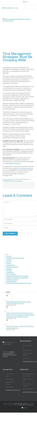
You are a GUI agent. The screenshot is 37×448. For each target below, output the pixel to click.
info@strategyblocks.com (28, 361)
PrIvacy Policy (22, 404)
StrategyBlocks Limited (20, 403)
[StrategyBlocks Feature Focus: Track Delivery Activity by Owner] (9, 300)
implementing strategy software (22, 168)
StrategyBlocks (11, 281)
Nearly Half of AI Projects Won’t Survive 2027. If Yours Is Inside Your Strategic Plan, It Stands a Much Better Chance (20, 315)
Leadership (10, 272)
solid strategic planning (12, 163)
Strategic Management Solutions (17, 276)
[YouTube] (19, 286)
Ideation (9, 269)
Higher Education (12, 267)
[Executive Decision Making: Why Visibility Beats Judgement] (9, 324)
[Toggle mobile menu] (33, 8)
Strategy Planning (10, 181)
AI (7, 254)
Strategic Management (9, 354)
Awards (8, 256)
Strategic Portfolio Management (17, 278)
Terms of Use (29, 404)
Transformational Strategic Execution (18, 283)
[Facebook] (14, 286)
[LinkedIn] (22, 286)
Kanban (9, 270)
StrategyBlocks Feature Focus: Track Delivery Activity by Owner (18, 302)
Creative (9, 260)
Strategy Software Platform (9, 352)
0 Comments (19, 181)
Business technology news (15, 258)
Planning (5, 356)
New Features (11, 274)
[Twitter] (17, 286)
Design (8, 263)
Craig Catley (7, 179)
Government (10, 265)
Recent (8, 292)
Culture (8, 261)
